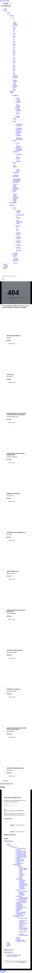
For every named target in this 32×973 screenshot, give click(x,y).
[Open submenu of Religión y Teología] (17, 252)
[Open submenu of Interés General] (10, 94)
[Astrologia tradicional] (18, 755)
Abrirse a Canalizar (13, 493)
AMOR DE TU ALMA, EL (13, 689)
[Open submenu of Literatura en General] (23, 875)
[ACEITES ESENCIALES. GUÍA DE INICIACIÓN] (18, 597)
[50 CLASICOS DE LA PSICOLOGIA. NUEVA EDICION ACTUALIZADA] (18, 400)
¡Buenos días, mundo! (14, 335)
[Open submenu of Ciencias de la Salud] (17, 231)
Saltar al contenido (4, 0)
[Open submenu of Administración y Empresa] (17, 219)
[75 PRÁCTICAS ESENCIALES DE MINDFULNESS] (18, 440)
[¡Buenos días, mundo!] (18, 322)
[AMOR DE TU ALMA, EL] (18, 676)
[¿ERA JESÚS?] (18, 361)
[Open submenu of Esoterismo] (13, 153)
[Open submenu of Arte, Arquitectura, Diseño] (23, 924)
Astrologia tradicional (15, 768)
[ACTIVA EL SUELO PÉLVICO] (18, 637)
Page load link (3, 971)
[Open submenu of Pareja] (13, 142)
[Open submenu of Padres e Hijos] (23, 879)
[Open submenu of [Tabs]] (7, 14)
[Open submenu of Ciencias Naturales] (20, 930)
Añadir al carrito (11, 343)
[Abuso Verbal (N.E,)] (18, 558)
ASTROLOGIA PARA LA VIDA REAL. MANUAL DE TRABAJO (17, 728)
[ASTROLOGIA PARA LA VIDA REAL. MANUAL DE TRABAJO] (18, 715)
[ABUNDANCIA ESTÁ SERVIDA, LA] (18, 519)
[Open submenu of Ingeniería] (24, 934)
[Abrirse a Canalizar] (18, 480)
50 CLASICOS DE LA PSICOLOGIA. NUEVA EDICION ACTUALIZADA (16, 414)
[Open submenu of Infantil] (10, 17)
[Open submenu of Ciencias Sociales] (20, 919)
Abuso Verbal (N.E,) (13, 571)
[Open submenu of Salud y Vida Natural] (13, 168)
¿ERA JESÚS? (10, 374)
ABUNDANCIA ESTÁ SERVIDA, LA (16, 532)
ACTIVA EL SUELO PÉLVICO (15, 650)
